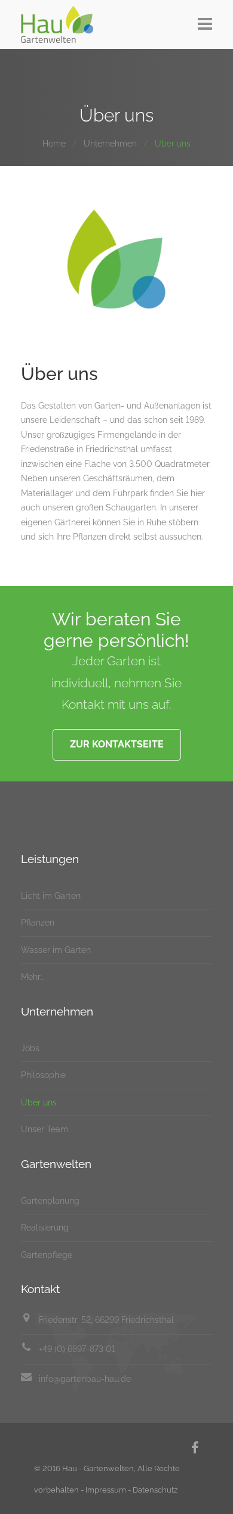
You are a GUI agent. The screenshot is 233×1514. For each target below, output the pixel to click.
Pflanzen (37, 922)
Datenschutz (155, 1489)
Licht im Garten (51, 896)
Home (54, 143)
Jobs (30, 1048)
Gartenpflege (46, 1255)
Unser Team (44, 1129)
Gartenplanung (50, 1200)
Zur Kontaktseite (117, 744)
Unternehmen (110, 143)
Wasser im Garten (56, 950)
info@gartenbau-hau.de (85, 1379)
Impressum (105, 1489)
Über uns (39, 1102)
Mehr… (32, 977)
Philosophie (43, 1075)
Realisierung (45, 1227)
